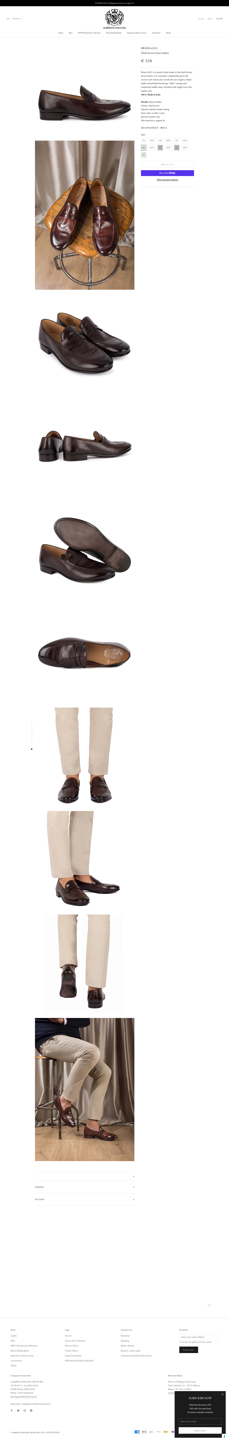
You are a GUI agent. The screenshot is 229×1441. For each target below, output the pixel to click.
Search (210, 19)
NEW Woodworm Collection (89, 33)
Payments (125, 1335)
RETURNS (39, 1199)
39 (143, 140)
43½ (168, 147)
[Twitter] (18, 1410)
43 (160, 147)
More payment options (167, 179)
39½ (152, 140)
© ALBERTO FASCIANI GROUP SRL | (26, 1432)
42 (143, 147)
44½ (185, 147)
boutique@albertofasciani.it (24, 1396)
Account (201, 19)
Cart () (219, 18)
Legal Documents (73, 1355)
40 (160, 140)
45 (143, 154)
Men (70, 33)
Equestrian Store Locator (136, 33)
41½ (185, 140)
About (168, 33)
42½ (152, 147)
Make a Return (128, 1345)
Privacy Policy (72, 1345)
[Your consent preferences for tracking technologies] (224, 1436)
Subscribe (200, 1430)
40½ (168, 140)
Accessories (156, 33)
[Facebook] (12, 1410)
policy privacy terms (201, 1342)
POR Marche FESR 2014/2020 (79, 1360)
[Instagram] (25, 1410)
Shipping (125, 1341)
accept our (196, 1342)
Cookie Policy (71, 1350)
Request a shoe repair (131, 1350)
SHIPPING (39, 1187)
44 (177, 147)
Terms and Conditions (75, 1341)
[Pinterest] (31, 1410)
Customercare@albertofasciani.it (136, 1355)
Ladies (60, 33)
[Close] (222, 1394)
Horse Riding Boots (114, 33)
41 (177, 140)
